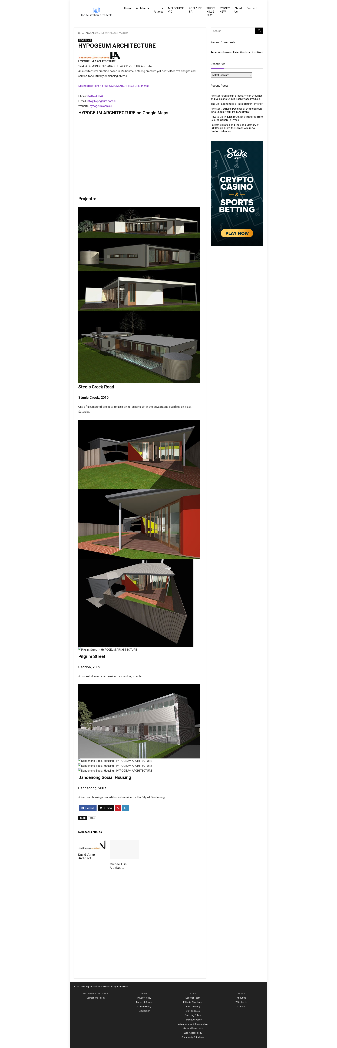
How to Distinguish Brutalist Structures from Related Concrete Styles (237, 118)
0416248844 (95, 96)
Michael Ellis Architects (118, 865)
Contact (252, 8)
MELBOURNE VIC (176, 10)
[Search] (259, 31)
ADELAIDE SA (195, 10)
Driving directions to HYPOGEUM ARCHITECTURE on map (113, 86)
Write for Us (241, 1002)
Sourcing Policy (193, 1015)
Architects (142, 8)
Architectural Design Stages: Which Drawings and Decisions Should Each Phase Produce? (237, 97)
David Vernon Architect (87, 856)
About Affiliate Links (193, 1028)
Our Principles (193, 1011)
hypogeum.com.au (101, 106)
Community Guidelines (192, 1037)
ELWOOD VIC (92, 33)
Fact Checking (193, 1006)
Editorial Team (193, 997)
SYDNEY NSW (225, 10)
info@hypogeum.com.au (101, 101)
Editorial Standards (193, 1002)
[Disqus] (140, 926)
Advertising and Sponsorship (193, 1024)
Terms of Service (144, 1002)
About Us (238, 10)
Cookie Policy (144, 1006)
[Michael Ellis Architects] (124, 842)
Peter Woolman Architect (248, 52)
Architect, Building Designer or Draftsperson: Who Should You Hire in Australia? (236, 110)
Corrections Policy (96, 997)
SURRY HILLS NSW (210, 12)
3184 (92, 818)
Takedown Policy (192, 1019)
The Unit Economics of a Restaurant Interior (237, 103)
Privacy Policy (144, 997)
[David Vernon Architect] (92, 842)
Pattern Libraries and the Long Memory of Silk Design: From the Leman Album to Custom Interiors (235, 128)
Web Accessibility (193, 1033)
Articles (158, 11)
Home (127, 8)
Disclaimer (144, 1011)
